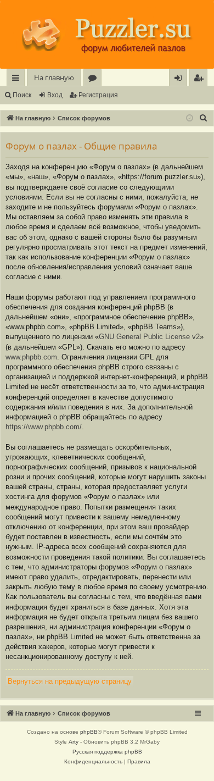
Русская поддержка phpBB (107, 752)
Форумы (94, 79)
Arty (73, 742)
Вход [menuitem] (180, 79)
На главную (54, 77)
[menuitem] (198, 77)
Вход (55, 95)
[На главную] (107, 35)
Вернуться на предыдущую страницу (70, 681)
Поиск (22, 95)
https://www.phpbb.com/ (43, 427)
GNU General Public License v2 (149, 337)
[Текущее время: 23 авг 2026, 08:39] (189, 118)
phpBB (89, 732)
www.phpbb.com (31, 357)
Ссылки (18, 79)
